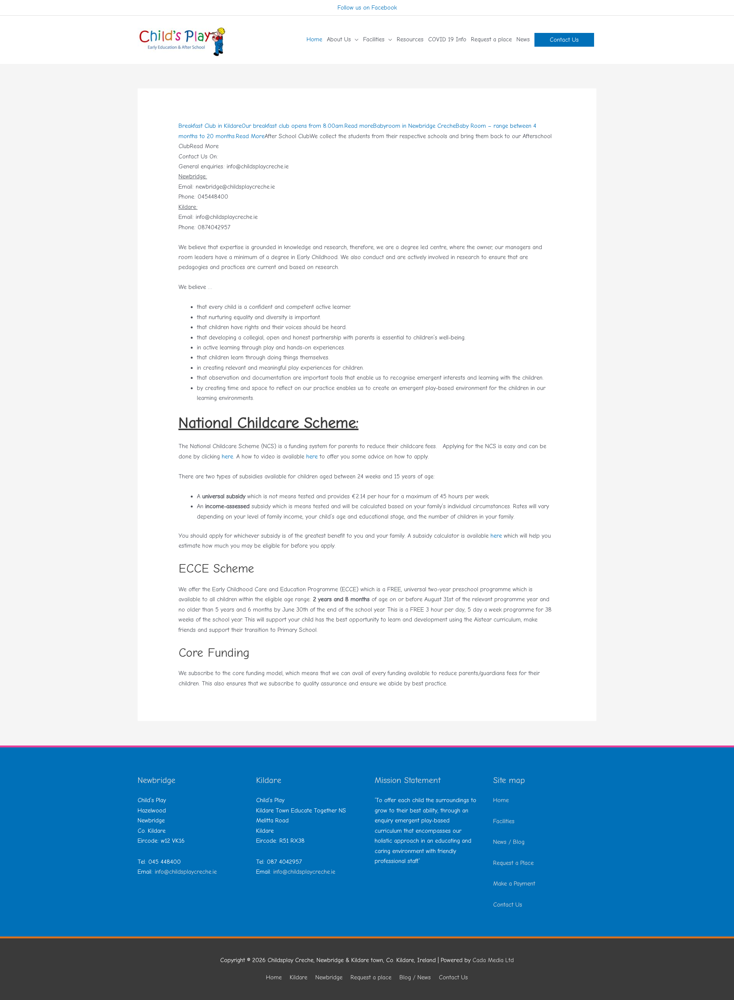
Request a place (371, 977)
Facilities (504, 821)
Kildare (298, 977)
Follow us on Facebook (367, 7)
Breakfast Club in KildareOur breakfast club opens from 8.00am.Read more (276, 125)
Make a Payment (514, 883)
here (227, 456)
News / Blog (509, 841)
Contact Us (507, 904)
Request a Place (513, 863)
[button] (564, 40)
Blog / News (415, 977)
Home (501, 800)
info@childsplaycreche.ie (186, 871)
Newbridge (329, 977)
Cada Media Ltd (493, 960)
